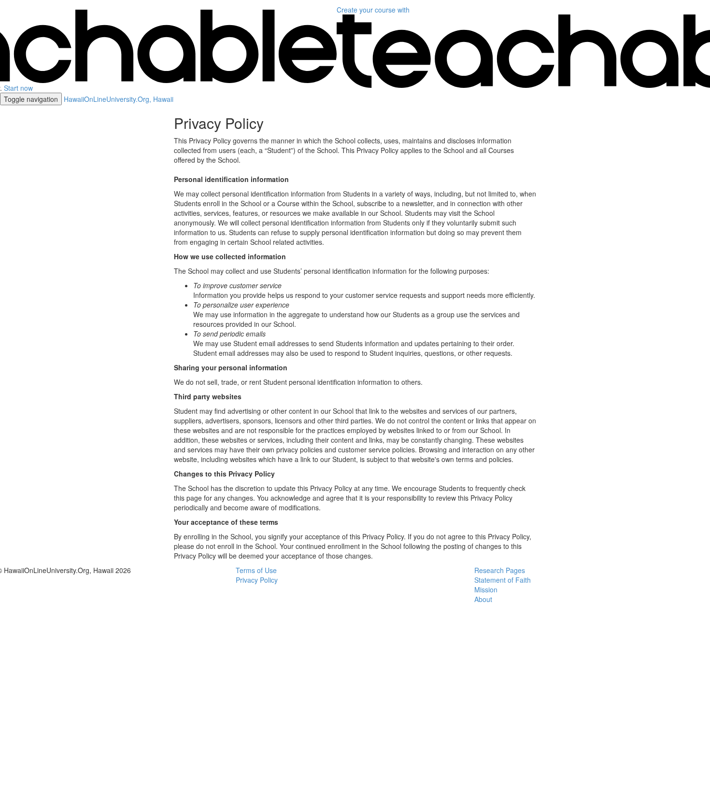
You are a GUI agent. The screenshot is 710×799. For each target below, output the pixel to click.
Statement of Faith (502, 580)
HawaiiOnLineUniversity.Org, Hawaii (118, 99)
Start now (18, 88)
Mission (485, 589)
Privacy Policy (257, 580)
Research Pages (499, 570)
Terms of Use (256, 570)
